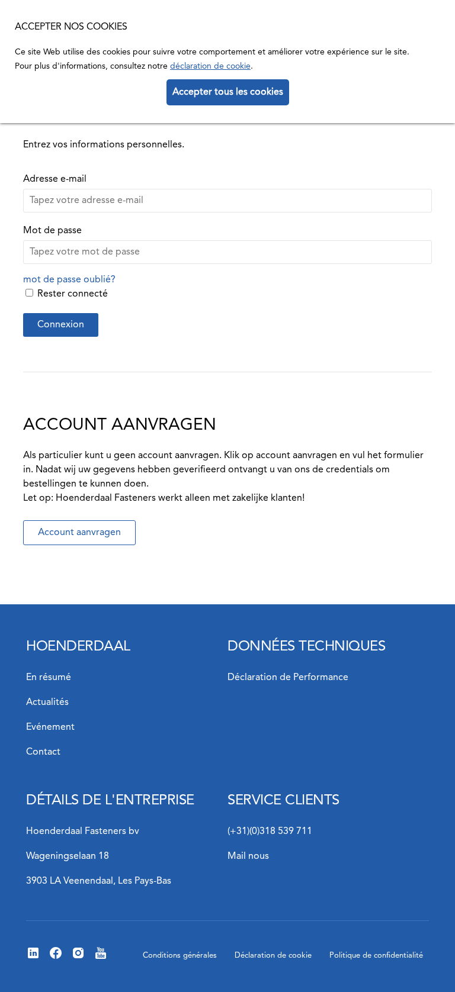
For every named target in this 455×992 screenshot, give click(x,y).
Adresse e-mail (54, 179)
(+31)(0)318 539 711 (270, 831)
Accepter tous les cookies (227, 92)
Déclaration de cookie (273, 955)
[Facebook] (56, 957)
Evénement (50, 727)
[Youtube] (101, 957)
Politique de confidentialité (376, 955)
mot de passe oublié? (69, 280)
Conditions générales (180, 955)
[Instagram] (78, 957)
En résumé (48, 677)
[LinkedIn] (33, 957)
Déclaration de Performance (288, 677)
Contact (43, 752)
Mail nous (248, 856)
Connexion (60, 325)
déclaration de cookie (210, 66)
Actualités (47, 702)
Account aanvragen (79, 532)
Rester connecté (72, 294)
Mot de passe (52, 231)
